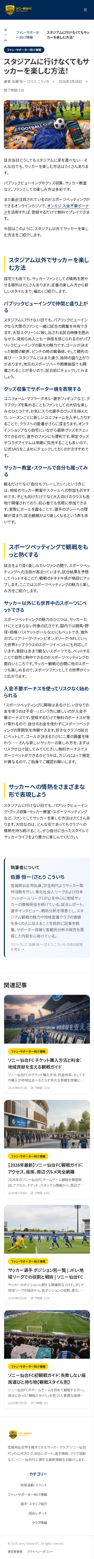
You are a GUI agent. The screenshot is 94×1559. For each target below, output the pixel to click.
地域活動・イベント (33, 1485)
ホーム (5, 34)
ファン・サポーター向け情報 (27, 35)
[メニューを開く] (85, 10)
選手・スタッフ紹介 (33, 1503)
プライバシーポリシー (40, 1551)
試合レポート (37, 1513)
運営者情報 (15, 1551)
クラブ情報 (39, 1522)
